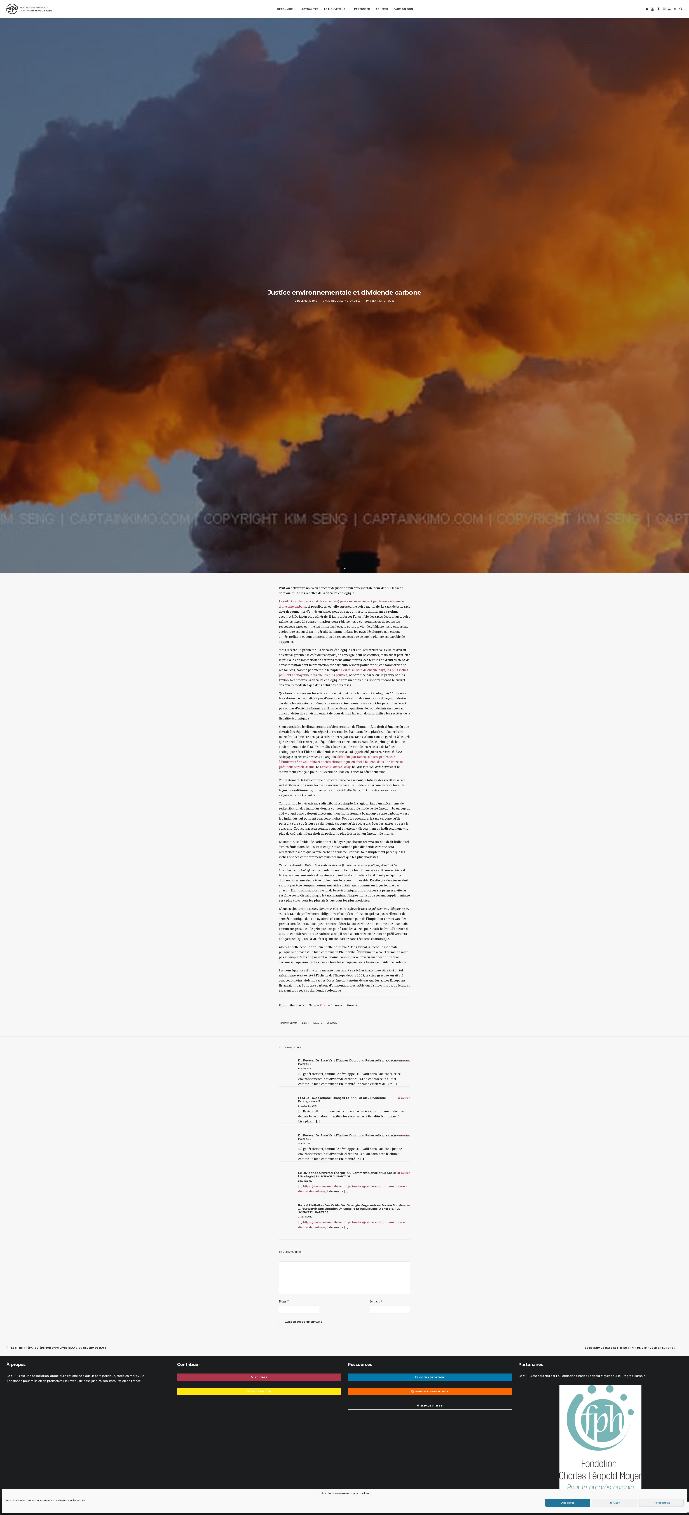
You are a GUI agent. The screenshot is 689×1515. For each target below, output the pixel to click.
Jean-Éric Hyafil (383, 393)
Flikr (323, 1190)
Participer (362, 9)
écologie (332, 1208)
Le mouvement (334, 9)
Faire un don (403, 9)
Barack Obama (288, 1208)
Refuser (614, 1502)
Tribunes (337, 393)
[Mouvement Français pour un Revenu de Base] (29, 9)
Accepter (567, 1502)
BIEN (304, 1208)
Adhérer (382, 9)
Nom (284, 1486)
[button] (647, 9)
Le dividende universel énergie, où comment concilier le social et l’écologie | (349, 1359)
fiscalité (317, 1208)
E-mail (376, 1486)
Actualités (310, 9)
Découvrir (285, 9)
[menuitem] (286, 9)
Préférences (661, 1502)
